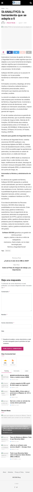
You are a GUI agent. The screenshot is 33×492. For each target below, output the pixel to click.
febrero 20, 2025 (8, 432)
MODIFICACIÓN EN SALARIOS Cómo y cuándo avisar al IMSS (19, 376)
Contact (27, 472)
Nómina (8, 250)
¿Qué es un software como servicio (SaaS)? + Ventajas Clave (20, 446)
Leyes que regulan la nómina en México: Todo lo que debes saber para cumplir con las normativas (16, 428)
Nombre (4, 314)
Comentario (5, 291)
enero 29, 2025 (15, 441)
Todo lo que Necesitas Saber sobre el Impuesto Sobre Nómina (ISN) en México (20, 455)
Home (2, 8)
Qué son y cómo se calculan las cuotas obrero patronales (20, 402)
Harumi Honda (11, 23)
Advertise (10, 472)
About (4, 472)
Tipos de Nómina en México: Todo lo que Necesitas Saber (21, 438)
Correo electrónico (7, 323)
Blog (7, 8)
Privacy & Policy (19, 472)
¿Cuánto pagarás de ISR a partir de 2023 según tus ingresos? (20, 384)
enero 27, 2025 (15, 449)
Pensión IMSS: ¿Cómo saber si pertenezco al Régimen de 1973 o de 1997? (20, 393)
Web (2, 331)
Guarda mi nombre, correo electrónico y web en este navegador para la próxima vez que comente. (17, 341)
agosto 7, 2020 (22, 23)
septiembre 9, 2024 (16, 459)
